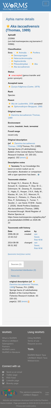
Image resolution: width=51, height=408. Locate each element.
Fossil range (14, 131)
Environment (14, 123)
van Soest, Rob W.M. (38, 237)
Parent (11, 100)
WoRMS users (8, 349)
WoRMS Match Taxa (37, 355)
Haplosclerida (20, 61)
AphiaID (12, 35)
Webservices (33, 361)
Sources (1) (16, 264)
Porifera (36, 52)
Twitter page (11, 375)
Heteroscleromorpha (23, 58)
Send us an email (14, 372)
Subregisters (7, 344)
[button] (8, 26)
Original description (17, 140)
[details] (23, 158)
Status (11, 72)
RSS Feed (11, 378)
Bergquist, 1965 (28, 106)
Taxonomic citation (17, 179)
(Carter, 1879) (25, 86)
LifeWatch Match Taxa (37, 358)
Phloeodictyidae (21, 64)
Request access (35, 344)
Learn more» (47, 394)
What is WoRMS (9, 338)
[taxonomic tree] (14, 254)
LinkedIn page (12, 380)
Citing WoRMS (34, 338)
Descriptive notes (16, 162)
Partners (6, 346)
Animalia (22, 52)
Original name (14, 111)
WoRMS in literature (11, 352)
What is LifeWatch (10, 341)
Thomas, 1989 (24, 285)
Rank (10, 91)
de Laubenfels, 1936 (22, 103)
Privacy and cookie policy (26, 406)
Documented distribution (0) (23, 270)
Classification (14, 49)
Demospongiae (20, 55)
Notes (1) (15, 276)
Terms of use (33, 341)
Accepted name (15, 83)
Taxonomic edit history (19, 228)
